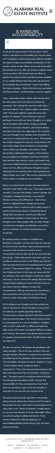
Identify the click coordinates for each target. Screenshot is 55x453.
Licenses (20, 445)
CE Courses (34, 445)
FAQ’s (45, 445)
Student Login (33, 448)
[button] (50, 8)
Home (10, 445)
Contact (18, 448)
